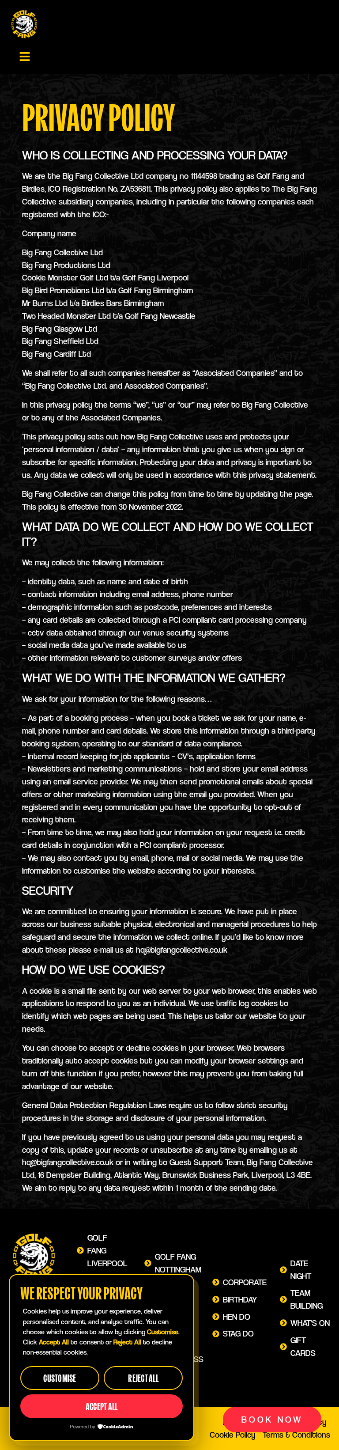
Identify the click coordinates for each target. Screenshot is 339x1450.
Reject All (143, 1378)
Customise (59, 1378)
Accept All (102, 1406)
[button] (25, 57)
